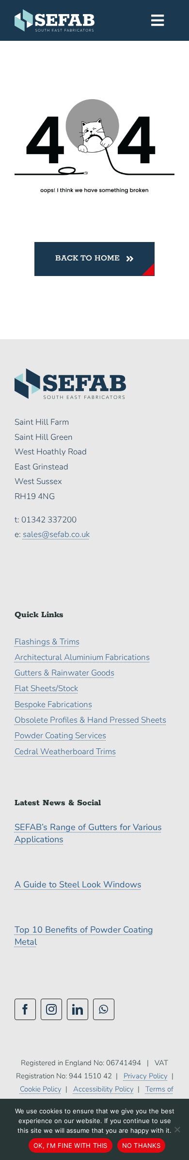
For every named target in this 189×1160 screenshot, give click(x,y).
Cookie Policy (41, 1089)
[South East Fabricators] (54, 13)
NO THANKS (141, 1145)
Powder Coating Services (60, 735)
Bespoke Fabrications (53, 704)
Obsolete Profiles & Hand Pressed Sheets (90, 720)
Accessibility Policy (103, 1089)
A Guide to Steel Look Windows (78, 884)
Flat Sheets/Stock (46, 688)
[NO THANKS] (177, 1129)
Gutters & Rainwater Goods (64, 672)
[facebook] (25, 1009)
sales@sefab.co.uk (56, 534)
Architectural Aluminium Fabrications (82, 657)
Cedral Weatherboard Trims (65, 751)
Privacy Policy (146, 1076)
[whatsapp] (103, 1009)
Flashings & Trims (47, 641)
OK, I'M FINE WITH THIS (70, 1145)
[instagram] (51, 1009)
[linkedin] (77, 1009)
